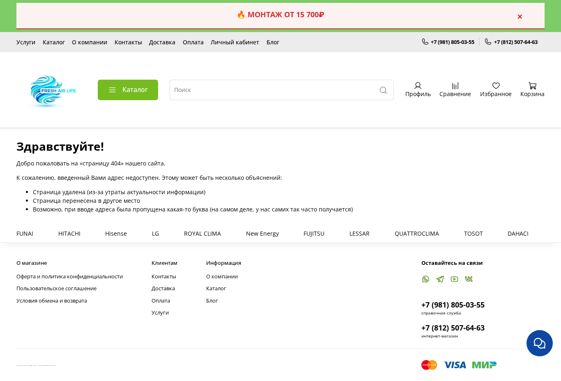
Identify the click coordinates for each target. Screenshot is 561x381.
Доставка (162, 42)
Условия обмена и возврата (51, 300)
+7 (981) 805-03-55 (452, 42)
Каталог (54, 42)
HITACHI (69, 233)
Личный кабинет (235, 42)
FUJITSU (313, 233)
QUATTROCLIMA (417, 233)
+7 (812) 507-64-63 (516, 42)
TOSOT (473, 233)
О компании (89, 42)
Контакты (128, 42)
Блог (273, 42)
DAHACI (518, 233)
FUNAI (24, 233)
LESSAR (359, 233)
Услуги (25, 42)
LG (155, 233)
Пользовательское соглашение (56, 288)
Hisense (116, 233)
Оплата (193, 42)
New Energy (262, 233)
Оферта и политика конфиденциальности (69, 276)
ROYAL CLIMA (202, 233)
